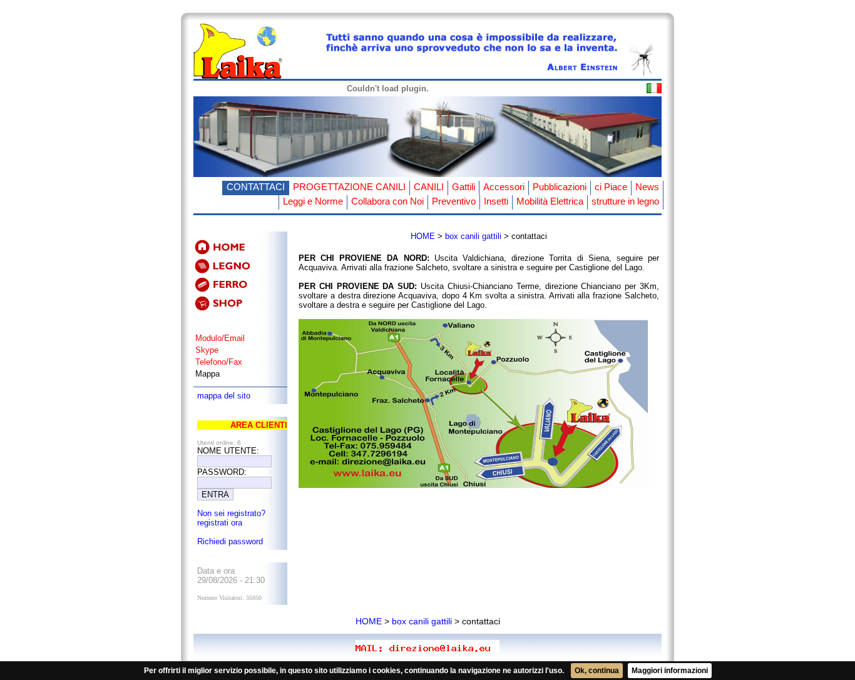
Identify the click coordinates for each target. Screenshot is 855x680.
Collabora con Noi (387, 201)
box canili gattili (473, 236)
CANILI (429, 186)
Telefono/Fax (218, 362)
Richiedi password (230, 541)
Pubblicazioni (559, 186)
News (647, 186)
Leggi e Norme (313, 201)
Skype (206, 350)
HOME (423, 236)
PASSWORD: (222, 472)
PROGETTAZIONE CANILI (349, 186)
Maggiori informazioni (670, 670)
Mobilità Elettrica (549, 201)
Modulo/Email (220, 338)
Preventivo (454, 201)
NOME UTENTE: (228, 450)
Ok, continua (597, 670)
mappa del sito (223, 395)
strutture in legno (625, 201)
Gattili (463, 186)
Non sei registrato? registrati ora (231, 518)
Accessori (504, 186)
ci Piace (611, 186)
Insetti (496, 201)
